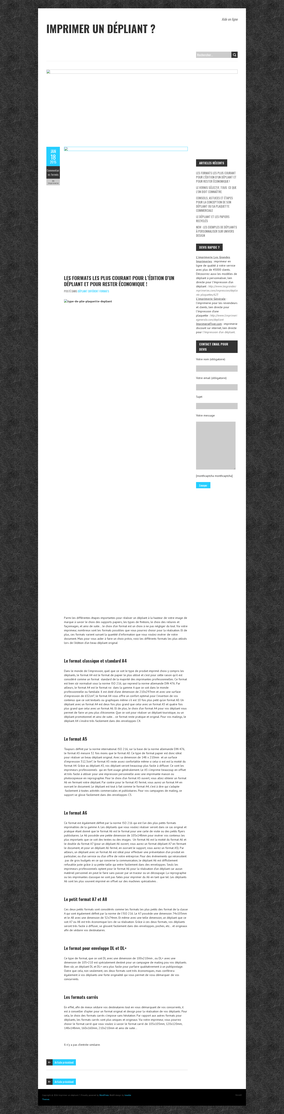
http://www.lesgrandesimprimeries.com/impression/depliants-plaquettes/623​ (217, 290)
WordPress (104, 1095)
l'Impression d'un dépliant (219, 332)
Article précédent (64, 1062)
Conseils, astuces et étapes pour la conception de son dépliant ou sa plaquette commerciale (214, 204)
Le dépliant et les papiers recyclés (213, 218)
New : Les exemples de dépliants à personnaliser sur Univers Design (216, 231)
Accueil (238, 1095)
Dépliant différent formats (93, 291)
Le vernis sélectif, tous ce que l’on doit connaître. (216, 189)
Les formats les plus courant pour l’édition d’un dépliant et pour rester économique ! (119, 281)
